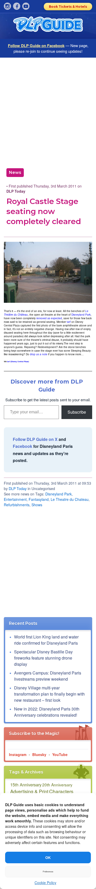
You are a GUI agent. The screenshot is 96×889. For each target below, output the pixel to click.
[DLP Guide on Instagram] (7, 6)
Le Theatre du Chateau (70, 499)
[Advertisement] (48, 111)
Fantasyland (39, 499)
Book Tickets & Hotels (68, 6)
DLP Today (18, 488)
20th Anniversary (57, 784)
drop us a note (38, 354)
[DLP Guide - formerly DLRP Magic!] (48, 26)
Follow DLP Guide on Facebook (36, 45)
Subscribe (77, 412)
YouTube (60, 754)
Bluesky (39, 754)
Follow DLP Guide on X (35, 439)
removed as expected (49, 318)
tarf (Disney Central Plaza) (18, 361)
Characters (61, 791)
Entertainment (15, 499)
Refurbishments (16, 504)
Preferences (48, 871)
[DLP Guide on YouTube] (25, 6)
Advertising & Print (29, 791)
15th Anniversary (25, 784)
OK (48, 858)
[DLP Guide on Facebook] (16, 6)
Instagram (17, 754)
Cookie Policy (45, 882)
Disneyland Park (81, 314)
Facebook (22, 446)
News (15, 172)
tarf (69, 322)
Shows (36, 504)
